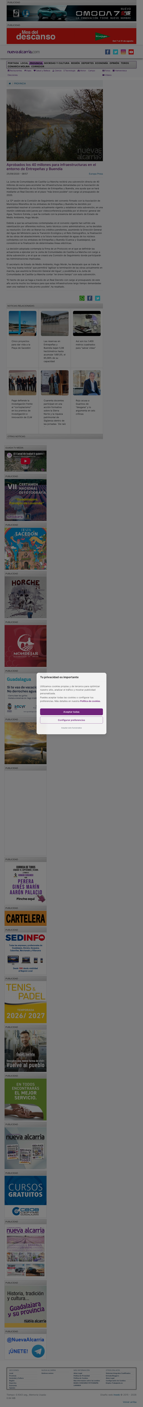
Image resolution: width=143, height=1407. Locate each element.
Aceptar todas (71, 711)
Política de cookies (90, 701)
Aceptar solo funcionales (71, 728)
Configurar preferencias (71, 720)
